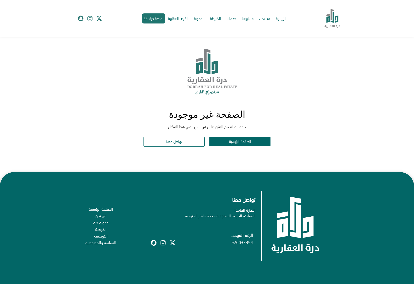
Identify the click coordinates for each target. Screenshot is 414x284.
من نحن (264, 18)
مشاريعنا (248, 18)
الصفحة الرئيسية (101, 209)
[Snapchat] (80, 18)
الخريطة (215, 18)
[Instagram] (90, 18)
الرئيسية (281, 18)
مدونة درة (101, 222)
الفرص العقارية (178, 18)
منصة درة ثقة (153, 18)
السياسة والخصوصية (100, 242)
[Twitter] (99, 18)
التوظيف (101, 236)
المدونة (199, 18)
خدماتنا (231, 18)
